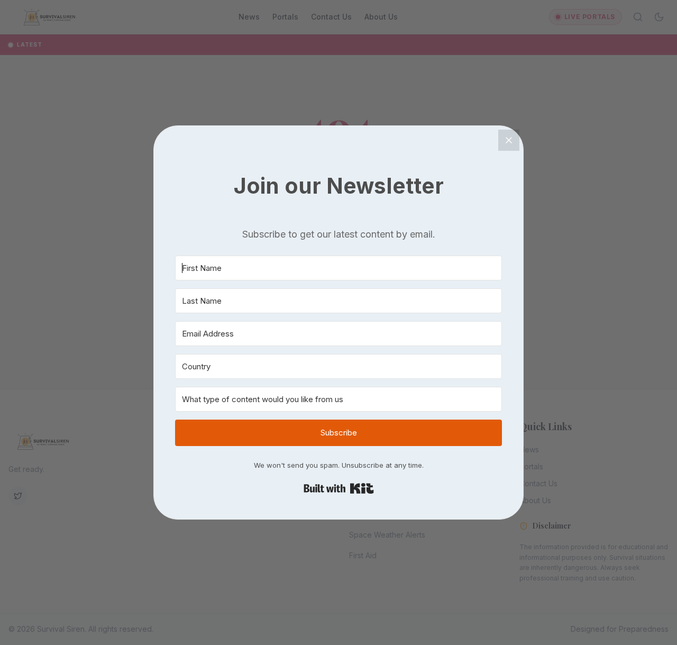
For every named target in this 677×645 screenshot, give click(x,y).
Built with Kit (339, 488)
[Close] (508, 140)
